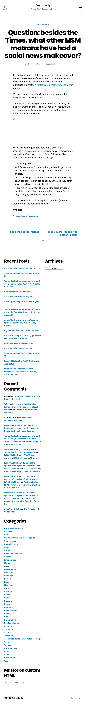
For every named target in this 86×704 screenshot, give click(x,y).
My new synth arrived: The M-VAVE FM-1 (22, 330)
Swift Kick (8, 629)
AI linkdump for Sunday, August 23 (19, 296)
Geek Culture (10, 569)
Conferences (10, 541)
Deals (6, 547)
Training (7, 645)
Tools (6, 642)
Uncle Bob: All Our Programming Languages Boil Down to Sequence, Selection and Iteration (21, 428)
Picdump (8, 601)
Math (6, 588)
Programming (10, 620)
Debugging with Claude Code (17, 292)
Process (8, 617)
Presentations (10, 610)
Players (7, 604)
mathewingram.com (61, 85)
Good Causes (10, 572)
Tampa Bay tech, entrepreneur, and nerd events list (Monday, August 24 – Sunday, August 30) (22, 312)
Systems (8, 632)
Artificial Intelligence (13, 528)
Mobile (7, 595)
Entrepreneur (10, 560)
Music (7, 598)
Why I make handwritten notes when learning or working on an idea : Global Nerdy (21, 407)
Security (8, 626)
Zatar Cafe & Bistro (12, 509)
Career (7, 535)
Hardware (8, 576)
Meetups (8, 591)
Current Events (11, 544)
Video (6, 654)
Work (6, 661)
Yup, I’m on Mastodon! (14, 682)
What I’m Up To (11, 658)
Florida (7, 563)
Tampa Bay (9, 636)
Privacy (7, 613)
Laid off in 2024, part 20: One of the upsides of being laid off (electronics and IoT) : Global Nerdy (22, 466)
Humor (7, 582)
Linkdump (8, 585)
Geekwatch (44, 85)
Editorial (8, 557)
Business (8, 531)
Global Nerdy (43, 5)
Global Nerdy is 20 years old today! (19, 343)
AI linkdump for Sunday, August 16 (19, 348)
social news (21, 216)
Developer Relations (13, 553)
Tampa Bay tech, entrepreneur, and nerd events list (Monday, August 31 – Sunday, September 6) (22, 284)
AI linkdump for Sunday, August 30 (19, 268)
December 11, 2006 (53, 64)
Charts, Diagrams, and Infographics (19, 538)
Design (7, 550)
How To (7, 579)
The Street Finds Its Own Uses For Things (22, 639)
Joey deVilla (35, 64)
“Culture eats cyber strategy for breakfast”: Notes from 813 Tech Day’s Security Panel (21, 372)
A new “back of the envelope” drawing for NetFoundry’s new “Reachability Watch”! (21, 323)
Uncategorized (43, 24)
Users (6, 651)
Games (7, 566)
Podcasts (8, 607)
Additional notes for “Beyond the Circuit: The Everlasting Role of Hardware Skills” (22, 485)
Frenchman (9, 425)
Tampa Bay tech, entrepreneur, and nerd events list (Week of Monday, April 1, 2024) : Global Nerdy (22, 439)
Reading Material (11, 623)
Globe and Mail (33, 216)
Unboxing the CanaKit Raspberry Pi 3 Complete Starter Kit (22, 501)
